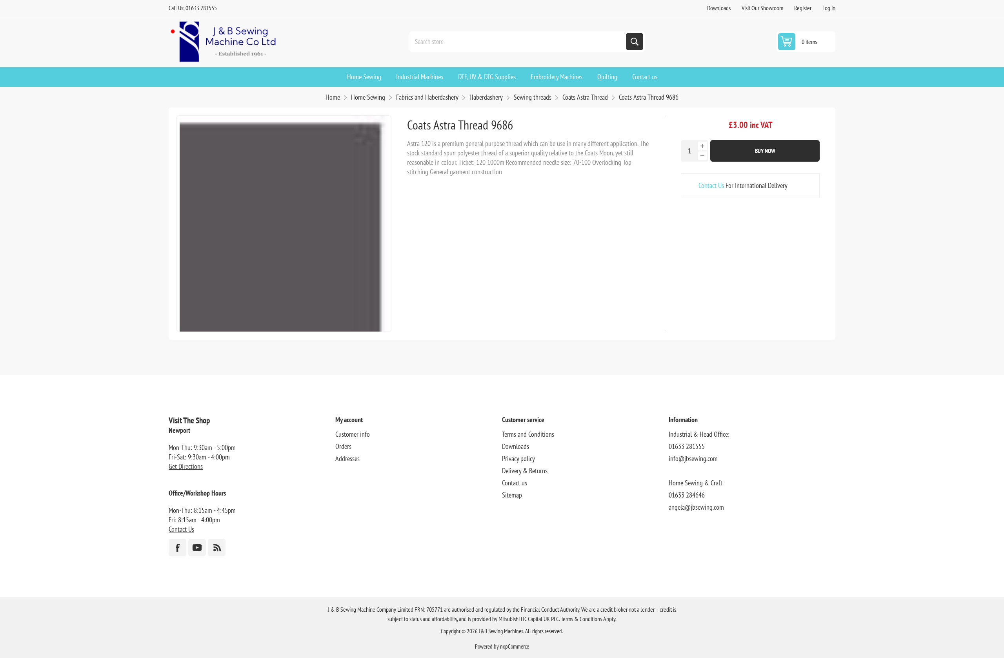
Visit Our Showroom (762, 8)
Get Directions (186, 466)
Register (802, 8)
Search (634, 41)
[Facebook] (177, 547)
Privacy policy (518, 458)
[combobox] (518, 41)
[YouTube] (197, 547)
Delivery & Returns (524, 470)
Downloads (719, 8)
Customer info (352, 434)
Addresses (347, 458)
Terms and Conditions (528, 434)
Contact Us (711, 185)
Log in (828, 8)
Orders (343, 446)
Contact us (514, 482)
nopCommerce (514, 646)
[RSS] (217, 547)
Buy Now (765, 151)
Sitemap (512, 494)
